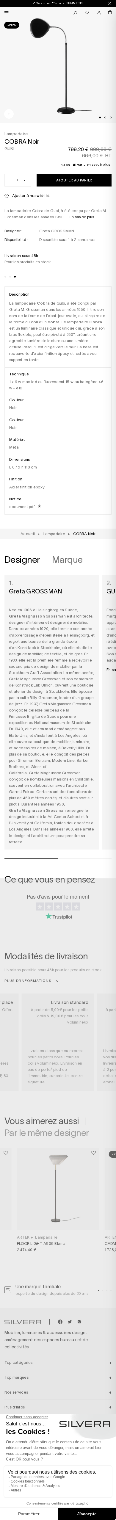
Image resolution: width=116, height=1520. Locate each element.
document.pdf (22, 506)
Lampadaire (46, 1237)
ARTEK (23, 1237)
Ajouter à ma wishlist (30, 195)
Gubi (61, 303)
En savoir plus (98, 164)
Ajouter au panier (74, 180)
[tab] (100, 117)
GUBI (9, 148)
